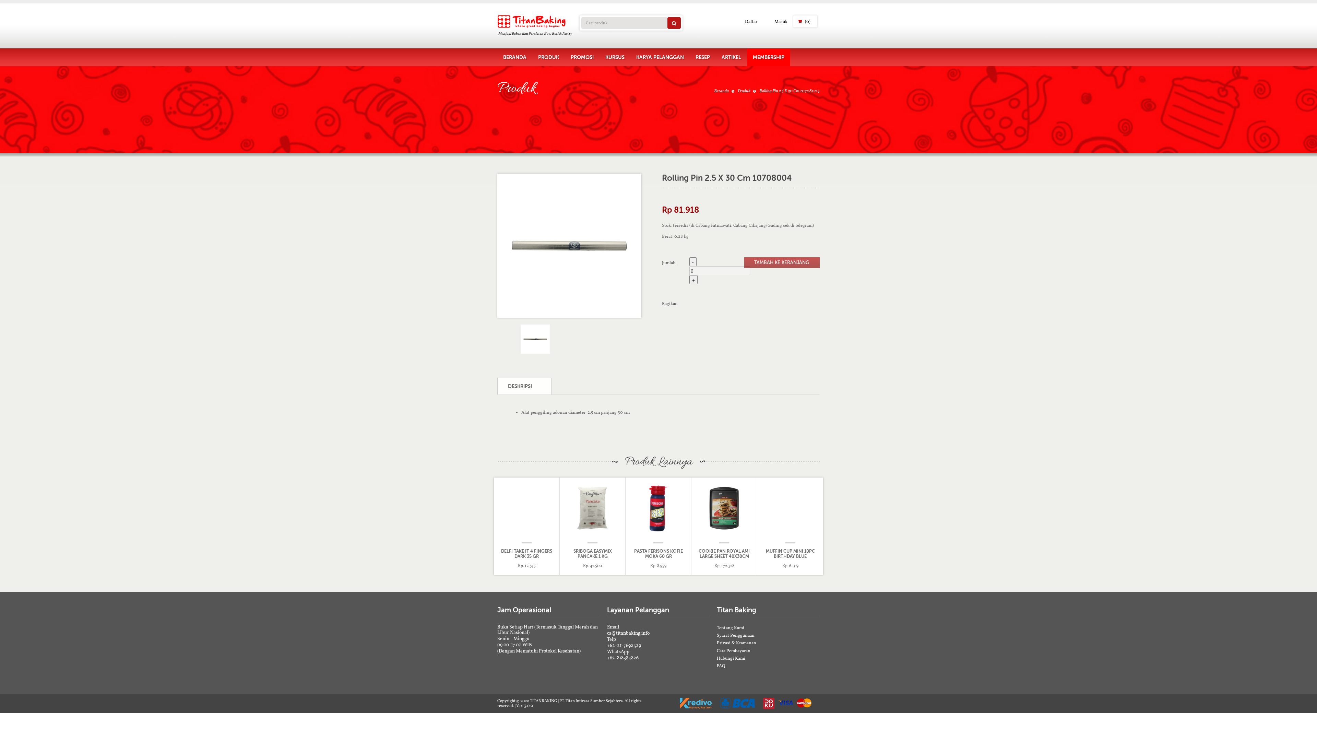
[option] (569, 246)
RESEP (703, 57)
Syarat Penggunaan (736, 635)
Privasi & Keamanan (736, 642)
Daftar (751, 21)
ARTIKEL (731, 57)
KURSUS (615, 57)
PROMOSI (582, 57)
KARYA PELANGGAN (660, 57)
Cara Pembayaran (733, 650)
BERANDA (514, 57)
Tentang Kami (730, 627)
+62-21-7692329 (624, 645)
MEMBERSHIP (768, 57)
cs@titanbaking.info (628, 633)
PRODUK (548, 57)
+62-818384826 (623, 657)
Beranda (721, 90)
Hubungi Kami (731, 658)
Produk (744, 90)
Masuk (780, 21)
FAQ (721, 665)
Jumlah (669, 262)
